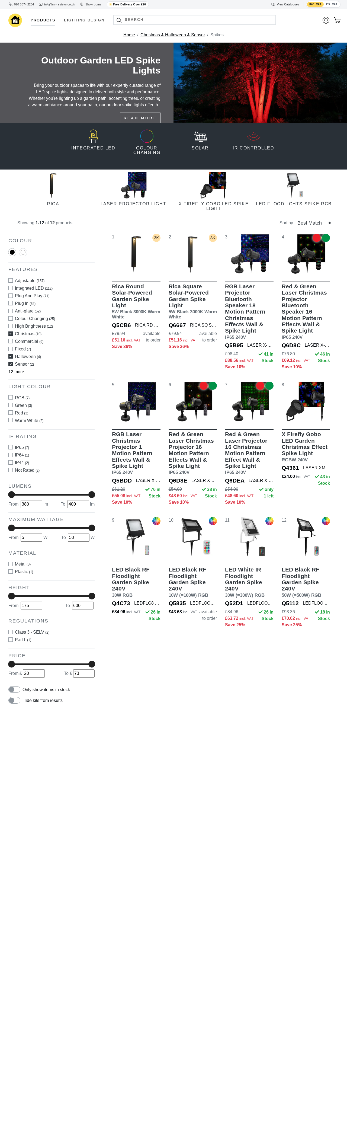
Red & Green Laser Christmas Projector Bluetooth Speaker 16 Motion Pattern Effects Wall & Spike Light (304, 311)
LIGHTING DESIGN (84, 20)
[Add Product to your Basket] (110, 265)
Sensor (24, 364)
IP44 (22, 462)
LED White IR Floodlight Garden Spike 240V (245, 582)
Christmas (28, 333)
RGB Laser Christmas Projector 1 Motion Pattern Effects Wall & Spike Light (132, 453)
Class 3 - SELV (32, 632)
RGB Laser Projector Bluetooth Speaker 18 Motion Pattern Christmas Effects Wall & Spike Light (245, 311)
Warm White (29, 420)
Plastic (24, 571)
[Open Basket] (337, 20)
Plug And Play (32, 295)
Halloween (28, 356)
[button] (119, 20)
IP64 (22, 455)
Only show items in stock (46, 689)
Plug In (25, 303)
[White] (23, 254)
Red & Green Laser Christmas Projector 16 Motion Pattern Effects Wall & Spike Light (191, 453)
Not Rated (27, 470)
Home (129, 35)
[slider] (11, 494)
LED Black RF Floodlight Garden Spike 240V (131, 582)
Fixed (23, 349)
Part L (23, 639)
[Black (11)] (12, 252)
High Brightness (34, 326)
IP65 (22, 447)
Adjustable (29, 280)
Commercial (29, 341)
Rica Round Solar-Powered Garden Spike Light (136, 301)
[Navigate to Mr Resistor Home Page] (15, 20)
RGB (22, 397)
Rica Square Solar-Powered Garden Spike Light (193, 301)
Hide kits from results (43, 700)
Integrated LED (34, 288)
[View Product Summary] (331, 265)
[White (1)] (23, 252)
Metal (23, 564)
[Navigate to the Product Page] (136, 254)
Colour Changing (35, 318)
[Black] (12, 254)
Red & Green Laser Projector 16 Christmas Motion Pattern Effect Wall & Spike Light (246, 453)
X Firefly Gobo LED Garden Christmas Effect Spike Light (304, 446)
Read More (140, 118)
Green (23, 405)
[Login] (326, 20)
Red (21, 412)
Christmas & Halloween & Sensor (172, 35)
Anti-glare (28, 311)
